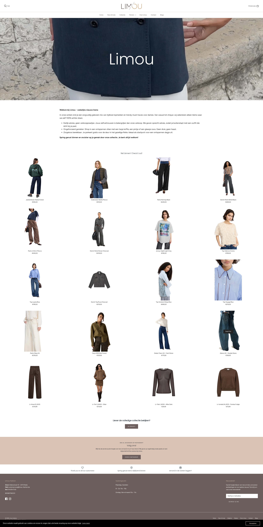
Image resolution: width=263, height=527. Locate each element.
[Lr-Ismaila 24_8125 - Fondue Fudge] (228, 382)
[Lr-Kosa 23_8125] (35, 382)
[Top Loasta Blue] (35, 280)
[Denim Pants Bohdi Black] (228, 177)
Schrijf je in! (234, 501)
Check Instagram (131, 457)
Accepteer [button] (252, 523)
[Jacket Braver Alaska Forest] (35, 177)
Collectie (122, 15)
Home (101, 15)
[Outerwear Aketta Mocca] (99, 177)
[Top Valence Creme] (228, 228)
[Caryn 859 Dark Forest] (99, 331)
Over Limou (143, 15)
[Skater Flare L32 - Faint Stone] (163, 331)
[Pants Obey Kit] (35, 331)
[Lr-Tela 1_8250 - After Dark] (163, 382)
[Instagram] (10, 499)
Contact (153, 15)
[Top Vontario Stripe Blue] (163, 280)
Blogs (162, 15)
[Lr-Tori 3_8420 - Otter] (99, 382)
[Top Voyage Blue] (228, 280)
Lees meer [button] (86, 523)
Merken (131, 15)
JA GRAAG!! (132, 426)
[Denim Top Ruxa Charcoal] (99, 280)
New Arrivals (111, 15)
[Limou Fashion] (131, 6)
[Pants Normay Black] (163, 177)
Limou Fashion (13, 518)
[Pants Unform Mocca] (35, 228)
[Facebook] (6, 499)
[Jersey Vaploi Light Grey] (163, 228)
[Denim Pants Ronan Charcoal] (99, 228)
